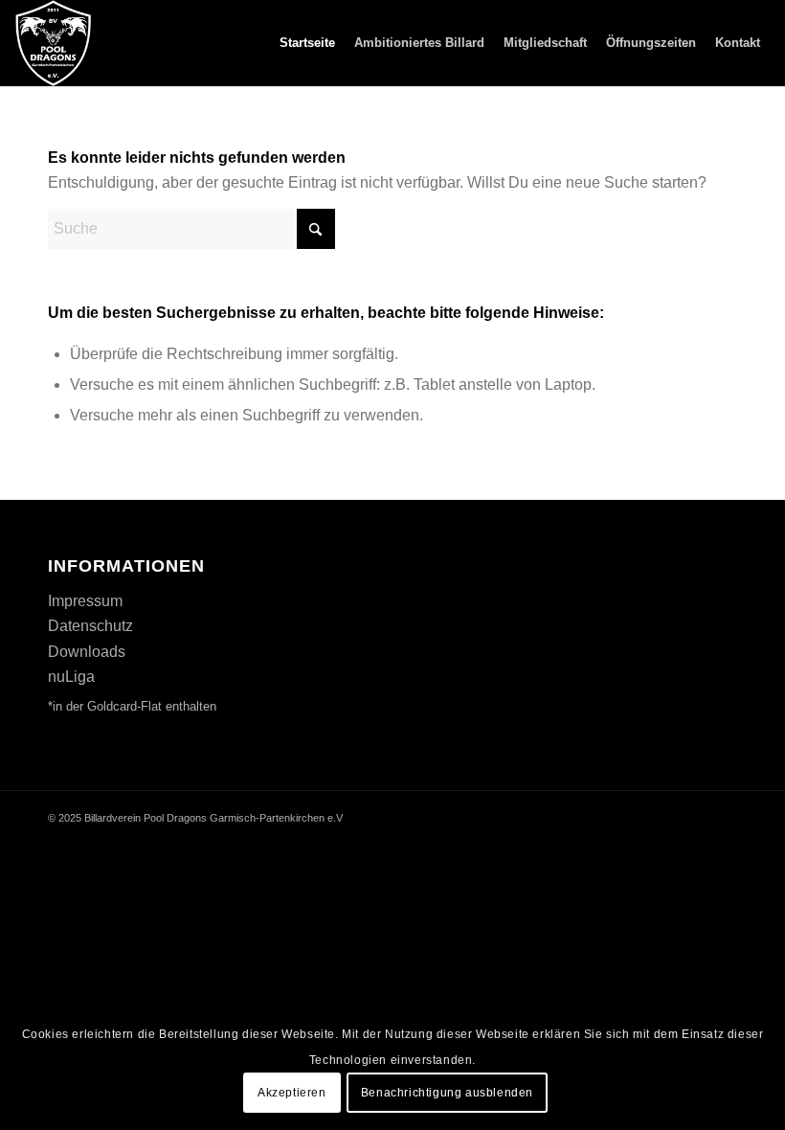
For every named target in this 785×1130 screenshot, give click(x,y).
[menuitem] (307, 43)
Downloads (86, 652)
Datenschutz (90, 626)
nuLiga (71, 676)
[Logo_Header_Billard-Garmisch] (52, 43)
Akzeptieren (292, 1092)
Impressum (85, 601)
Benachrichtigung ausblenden (447, 1092)
